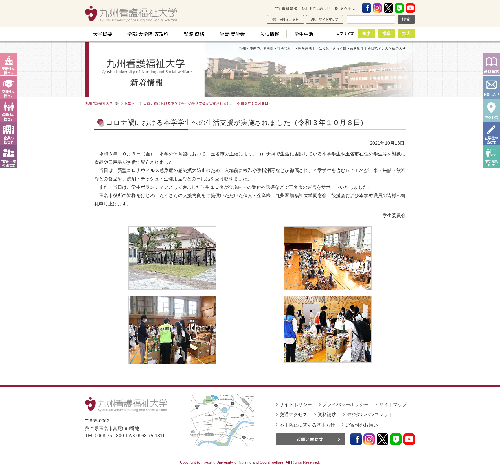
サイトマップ (393, 404)
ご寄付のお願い (361, 424)
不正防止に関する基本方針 (307, 424)
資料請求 (327, 414)
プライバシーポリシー (345, 404)
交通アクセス (293, 414)
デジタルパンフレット (370, 414)
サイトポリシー (296, 404)
